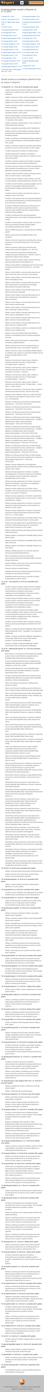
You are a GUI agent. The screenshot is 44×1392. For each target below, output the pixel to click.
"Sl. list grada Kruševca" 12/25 (9, 49)
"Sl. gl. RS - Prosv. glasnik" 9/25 (10, 19)
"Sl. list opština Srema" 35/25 (30, 47)
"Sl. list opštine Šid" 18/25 (29, 55)
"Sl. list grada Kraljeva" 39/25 (9, 47)
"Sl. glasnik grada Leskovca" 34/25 (11, 52)
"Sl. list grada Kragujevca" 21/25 (10, 44)
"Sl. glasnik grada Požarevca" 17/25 (11, 66)
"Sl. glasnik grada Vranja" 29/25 (31, 35)
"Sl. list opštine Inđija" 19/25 (30, 52)
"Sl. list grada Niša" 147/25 (8, 58)
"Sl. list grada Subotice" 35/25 (30, 27)
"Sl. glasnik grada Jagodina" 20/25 (11, 38)
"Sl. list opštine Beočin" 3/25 (30, 49)
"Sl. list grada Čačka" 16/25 (9, 35)
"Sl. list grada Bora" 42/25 (8, 32)
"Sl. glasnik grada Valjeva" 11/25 (31, 32)
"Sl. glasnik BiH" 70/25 (28, 66)
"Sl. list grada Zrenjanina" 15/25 (31, 44)
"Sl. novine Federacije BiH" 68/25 (31, 68)
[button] (22, 2)
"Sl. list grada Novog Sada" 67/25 (10, 61)
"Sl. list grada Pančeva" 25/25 (9, 64)
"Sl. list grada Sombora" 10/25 (30, 19)
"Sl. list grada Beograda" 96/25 (9, 30)
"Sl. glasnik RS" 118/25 (7, 16)
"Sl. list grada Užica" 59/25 (29, 30)
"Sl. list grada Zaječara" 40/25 (30, 41)
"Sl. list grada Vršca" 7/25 (29, 38)
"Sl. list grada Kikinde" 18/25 (9, 41)
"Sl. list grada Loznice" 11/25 (9, 55)
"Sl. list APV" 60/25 (6, 27)
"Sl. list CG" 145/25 (27, 58)
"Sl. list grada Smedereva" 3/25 (31, 16)
